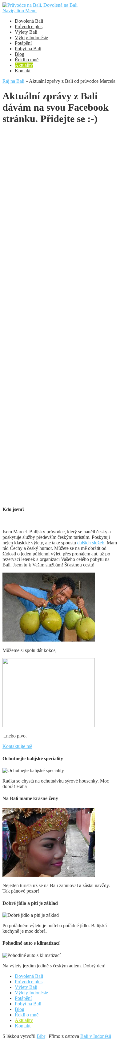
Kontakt (22, 70)
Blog (19, 54)
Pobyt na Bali (28, 48)
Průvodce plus (28, 26)
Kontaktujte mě (17, 746)
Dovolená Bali (29, 21)
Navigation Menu (19, 10)
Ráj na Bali (13, 81)
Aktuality (24, 65)
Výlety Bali (26, 32)
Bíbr (41, 1036)
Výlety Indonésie (31, 37)
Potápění (23, 43)
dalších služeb (90, 542)
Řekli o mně (26, 59)
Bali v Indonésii (95, 1036)
